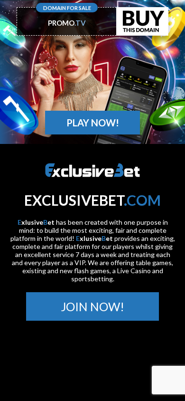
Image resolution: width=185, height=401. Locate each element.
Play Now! (92, 122)
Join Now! (92, 306)
